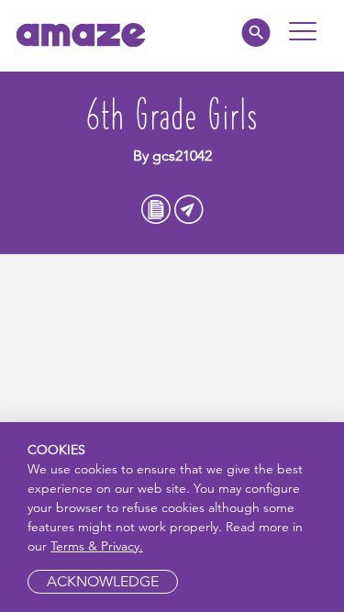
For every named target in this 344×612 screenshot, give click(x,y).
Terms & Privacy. (96, 546)
